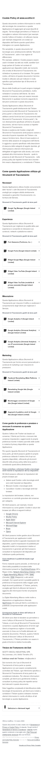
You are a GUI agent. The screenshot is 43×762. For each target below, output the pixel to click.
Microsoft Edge (11, 525)
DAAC (32, 574)
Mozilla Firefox (11, 517)
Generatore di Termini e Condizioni (14, 729)
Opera (8, 531)
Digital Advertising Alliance (14, 574)
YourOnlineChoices (28, 569)
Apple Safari (10, 519)
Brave (8, 528)
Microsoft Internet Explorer (16, 522)
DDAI (12, 577)
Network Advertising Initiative (24, 572)
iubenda (29, 729)
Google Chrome (12, 514)
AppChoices (6, 603)
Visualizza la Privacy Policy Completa (30, 745)
